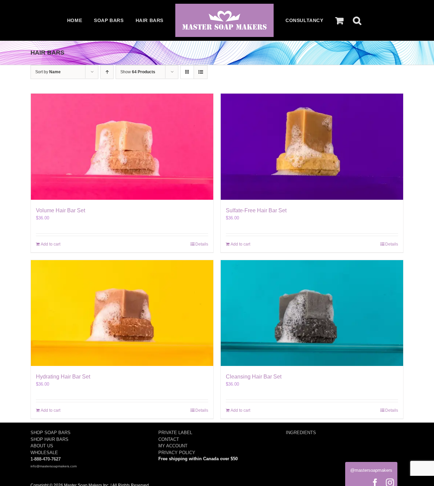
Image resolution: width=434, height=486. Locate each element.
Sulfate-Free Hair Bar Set (256, 210)
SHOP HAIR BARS (49, 439)
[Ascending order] (107, 72)
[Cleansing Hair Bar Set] (312, 313)
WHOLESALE (44, 452)
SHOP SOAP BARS (51, 432)
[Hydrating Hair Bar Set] (122, 313)
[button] (357, 20)
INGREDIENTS (301, 432)
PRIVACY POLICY (176, 452)
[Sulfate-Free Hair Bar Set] (312, 147)
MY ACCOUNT (173, 445)
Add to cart (50, 244)
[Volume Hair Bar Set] (122, 147)
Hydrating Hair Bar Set (63, 377)
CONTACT (168, 439)
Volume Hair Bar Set (60, 210)
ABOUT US (42, 445)
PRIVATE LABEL (175, 432)
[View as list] (200, 72)
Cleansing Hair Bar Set (253, 377)
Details (201, 244)
